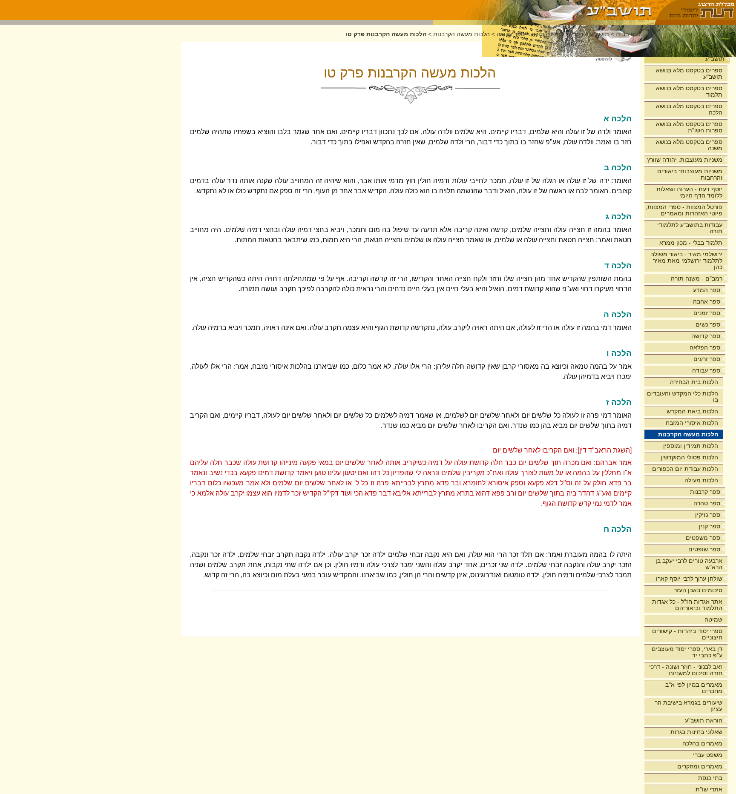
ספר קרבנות (705, 491)
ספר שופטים (704, 549)
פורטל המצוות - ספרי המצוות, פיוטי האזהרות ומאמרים (684, 210)
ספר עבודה (706, 370)
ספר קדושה (705, 336)
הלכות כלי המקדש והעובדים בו (682, 396)
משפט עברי (707, 754)
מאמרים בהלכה (702, 743)
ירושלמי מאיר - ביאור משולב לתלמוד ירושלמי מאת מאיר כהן (686, 260)
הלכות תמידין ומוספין (690, 445)
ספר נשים (708, 324)
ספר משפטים (703, 537)
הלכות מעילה (701, 480)
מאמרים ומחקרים (699, 766)
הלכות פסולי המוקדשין (689, 457)
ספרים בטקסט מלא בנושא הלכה (689, 109)
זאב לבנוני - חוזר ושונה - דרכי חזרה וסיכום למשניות (685, 669)
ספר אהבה (706, 301)
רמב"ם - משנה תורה (696, 278)
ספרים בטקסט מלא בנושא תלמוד (689, 91)
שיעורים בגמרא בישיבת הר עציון (688, 705)
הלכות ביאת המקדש (692, 411)
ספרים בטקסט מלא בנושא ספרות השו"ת (689, 127)
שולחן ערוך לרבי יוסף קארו (689, 578)
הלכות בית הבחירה (694, 381)
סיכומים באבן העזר (698, 590)
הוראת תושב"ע (703, 720)
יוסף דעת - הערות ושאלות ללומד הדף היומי (689, 192)
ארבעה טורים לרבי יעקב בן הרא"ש (689, 563)
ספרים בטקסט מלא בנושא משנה (689, 145)
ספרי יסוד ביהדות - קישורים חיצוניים (687, 634)
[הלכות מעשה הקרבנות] (544, 10)
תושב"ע (714, 58)
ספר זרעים (706, 358)
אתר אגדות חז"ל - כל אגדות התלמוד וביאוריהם (687, 604)
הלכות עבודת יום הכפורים (685, 468)
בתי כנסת (710, 777)
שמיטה (713, 619)
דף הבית (627, 34)
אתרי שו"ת (709, 789)
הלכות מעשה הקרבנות (688, 434)
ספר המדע (706, 290)
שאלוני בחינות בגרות (696, 731)
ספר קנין (709, 526)
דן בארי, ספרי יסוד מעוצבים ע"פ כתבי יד (687, 652)
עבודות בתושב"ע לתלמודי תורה (689, 228)
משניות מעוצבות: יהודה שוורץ (684, 159)
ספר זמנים (706, 313)
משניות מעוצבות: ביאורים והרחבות (689, 174)
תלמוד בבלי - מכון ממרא (690, 242)
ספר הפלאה (705, 347)
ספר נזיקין (707, 514)
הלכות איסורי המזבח (692, 422)
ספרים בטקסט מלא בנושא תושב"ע (689, 73)
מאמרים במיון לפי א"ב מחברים (693, 687)
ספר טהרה (706, 503)
